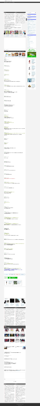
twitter (13, 2)
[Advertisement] (20, 7)
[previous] (4, 33)
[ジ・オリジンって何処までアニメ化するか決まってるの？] (17, 330)
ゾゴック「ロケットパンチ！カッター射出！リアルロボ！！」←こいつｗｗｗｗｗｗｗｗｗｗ (22, 333)
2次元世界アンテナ (29, 36)
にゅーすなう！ (29, 44)
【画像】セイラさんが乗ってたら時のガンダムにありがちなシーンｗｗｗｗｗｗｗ (22, 343)
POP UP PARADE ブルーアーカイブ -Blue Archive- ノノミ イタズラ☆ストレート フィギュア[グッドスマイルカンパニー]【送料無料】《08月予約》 (33, 73)
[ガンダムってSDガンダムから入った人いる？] (12, 330)
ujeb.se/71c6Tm (18, 370)
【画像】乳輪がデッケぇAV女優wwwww (7, 28)
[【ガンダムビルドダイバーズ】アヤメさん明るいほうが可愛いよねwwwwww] (17, 335)
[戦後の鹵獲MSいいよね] (6, 335)
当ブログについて (10, 2)
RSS (7, 2)
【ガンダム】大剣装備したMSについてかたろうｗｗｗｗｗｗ (6, 332)
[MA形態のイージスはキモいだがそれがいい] (22, 335)
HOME (5, 2)
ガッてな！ (29, 40)
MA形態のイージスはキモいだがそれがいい (22, 337)
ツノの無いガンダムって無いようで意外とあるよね (12, 342)
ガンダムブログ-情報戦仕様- (30, 41)
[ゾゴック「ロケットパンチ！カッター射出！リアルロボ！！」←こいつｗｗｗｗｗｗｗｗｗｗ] (22, 330)
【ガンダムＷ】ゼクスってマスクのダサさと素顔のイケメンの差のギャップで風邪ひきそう (32, 25)
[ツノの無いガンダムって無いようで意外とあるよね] (12, 340)
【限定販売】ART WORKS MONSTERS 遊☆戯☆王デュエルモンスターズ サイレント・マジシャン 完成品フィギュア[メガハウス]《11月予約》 (33, 79)
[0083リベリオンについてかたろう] (6, 340)
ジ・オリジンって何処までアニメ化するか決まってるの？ (17, 332)
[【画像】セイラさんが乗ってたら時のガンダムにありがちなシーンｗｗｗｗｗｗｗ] (22, 340)
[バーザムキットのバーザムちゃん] (12, 335)
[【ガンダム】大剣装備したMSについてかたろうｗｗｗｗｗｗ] (6, 330)
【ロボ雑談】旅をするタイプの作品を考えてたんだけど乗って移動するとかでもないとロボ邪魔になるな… (32, 30)
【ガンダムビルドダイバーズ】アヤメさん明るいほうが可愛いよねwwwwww (17, 338)
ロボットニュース (8, 0)
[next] (25, 33)
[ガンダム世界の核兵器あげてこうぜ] (17, 340)
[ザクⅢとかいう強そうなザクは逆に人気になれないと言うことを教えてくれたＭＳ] (22, 274)
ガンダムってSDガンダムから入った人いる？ (12, 332)
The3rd (28, 37)
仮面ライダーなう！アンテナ (30, 47)
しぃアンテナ (29, 43)
